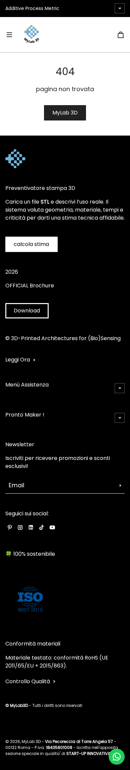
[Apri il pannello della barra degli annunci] (120, 8)
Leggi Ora (17, 359)
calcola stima (31, 244)
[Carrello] (121, 35)
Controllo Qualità (27, 681)
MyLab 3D (65, 112)
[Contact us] (117, 757)
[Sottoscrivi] (120, 485)
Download (27, 310)
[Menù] (9, 35)
